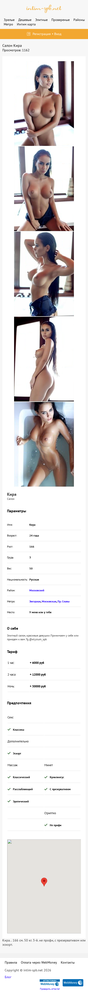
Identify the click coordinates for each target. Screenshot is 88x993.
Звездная (35, 601)
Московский (36, 590)
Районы (79, 20)
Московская (49, 601)
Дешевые (24, 20)
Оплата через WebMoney (39, 962)
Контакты (68, 962)
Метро (8, 24)
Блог (8, 977)
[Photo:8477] (44, 444)
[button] (44, 882)
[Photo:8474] (44, 188)
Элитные (41, 20)
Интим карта (26, 24)
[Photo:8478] (44, 103)
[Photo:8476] (44, 359)
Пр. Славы (63, 601)
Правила (11, 962)
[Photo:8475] (44, 274)
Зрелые (9, 20)
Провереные (60, 20)
